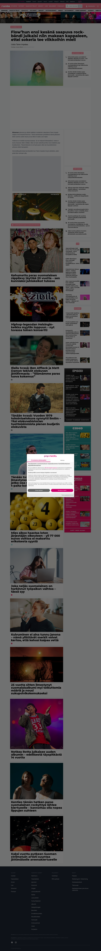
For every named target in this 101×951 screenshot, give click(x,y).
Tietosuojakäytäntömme (67, 495)
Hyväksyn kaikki (62, 490)
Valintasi (62, 460)
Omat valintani (39, 490)
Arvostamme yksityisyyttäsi (38, 460)
